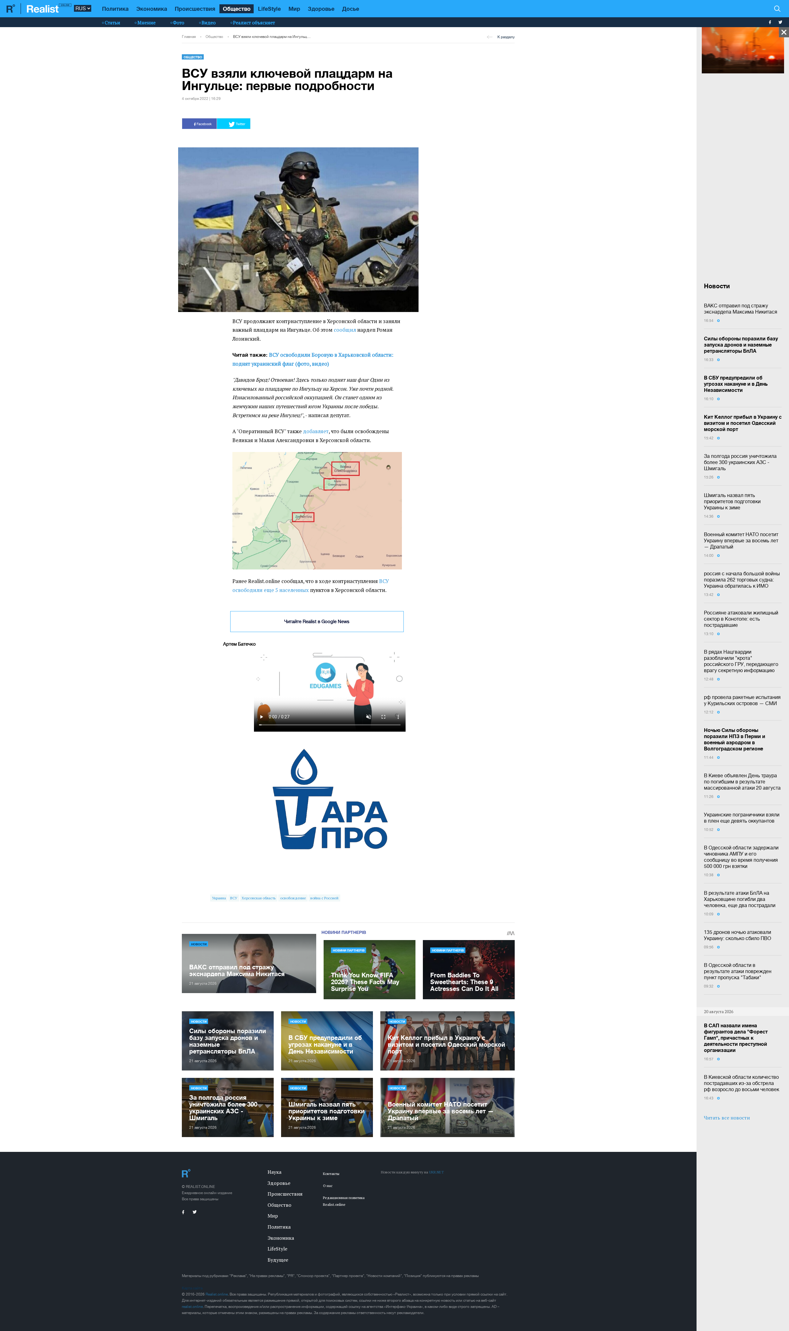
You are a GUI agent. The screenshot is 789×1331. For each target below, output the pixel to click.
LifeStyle (269, 8)
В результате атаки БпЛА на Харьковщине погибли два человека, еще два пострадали (739, 899)
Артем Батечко (239, 644)
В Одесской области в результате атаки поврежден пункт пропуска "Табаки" (737, 971)
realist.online (192, 1306)
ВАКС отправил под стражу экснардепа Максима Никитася (740, 308)
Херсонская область (259, 898)
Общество (237, 8)
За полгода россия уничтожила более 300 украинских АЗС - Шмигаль (740, 462)
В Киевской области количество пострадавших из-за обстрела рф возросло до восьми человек (741, 1083)
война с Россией (324, 898)
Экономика (151, 8)
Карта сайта (192, 1288)
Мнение (146, 22)
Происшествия (195, 8)
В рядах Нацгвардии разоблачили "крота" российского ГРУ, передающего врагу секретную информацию (741, 661)
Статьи (112, 22)
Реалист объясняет (254, 22)
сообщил (345, 330)
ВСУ (233, 898)
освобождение (293, 898)
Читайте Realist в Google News (317, 621)
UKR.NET (436, 1172)
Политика (115, 8)
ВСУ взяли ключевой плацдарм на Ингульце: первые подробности (272, 37)
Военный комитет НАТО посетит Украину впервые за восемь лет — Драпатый (741, 540)
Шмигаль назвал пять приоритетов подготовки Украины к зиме (732, 501)
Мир (294, 8)
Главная (189, 37)
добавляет (316, 431)
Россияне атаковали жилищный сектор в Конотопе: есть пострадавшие (741, 619)
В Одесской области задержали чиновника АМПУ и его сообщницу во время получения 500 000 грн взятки (741, 857)
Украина (219, 898)
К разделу (506, 37)
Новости (198, 944)
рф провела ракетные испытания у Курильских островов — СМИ (742, 700)
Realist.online (217, 1294)
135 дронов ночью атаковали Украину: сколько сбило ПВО (737, 935)
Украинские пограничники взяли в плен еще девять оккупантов (741, 818)
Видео (209, 22)
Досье (350, 8)
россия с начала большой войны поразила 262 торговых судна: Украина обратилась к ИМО (742, 580)
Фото (178, 22)
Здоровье (321, 8)
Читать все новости (727, 1117)
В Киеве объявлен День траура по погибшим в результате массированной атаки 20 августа (742, 782)
